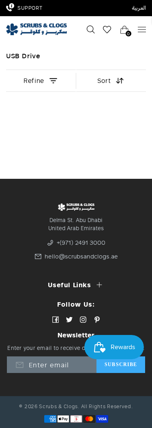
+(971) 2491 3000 (81, 242)
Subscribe (121, 364)
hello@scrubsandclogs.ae (77, 256)
